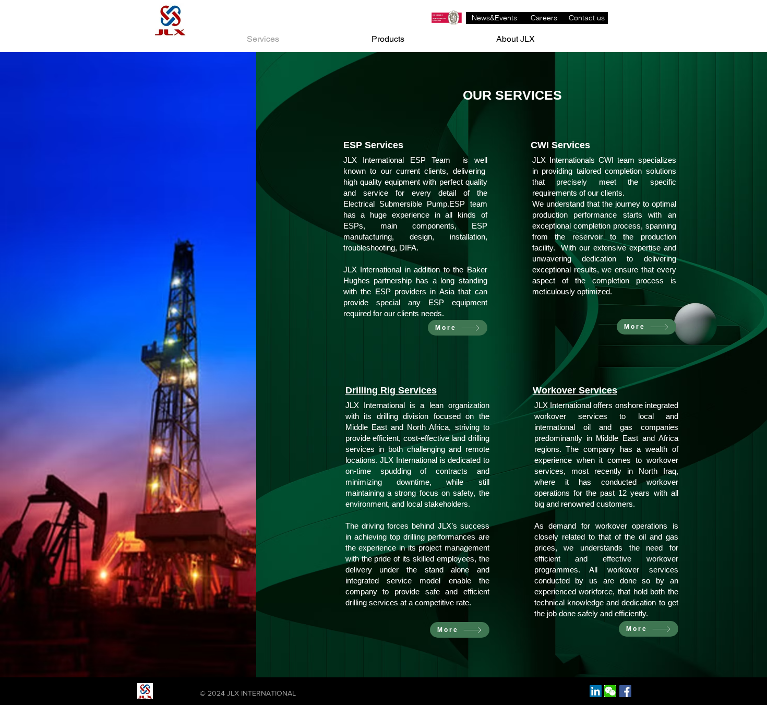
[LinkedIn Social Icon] (596, 691)
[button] (610, 691)
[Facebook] (625, 691)
